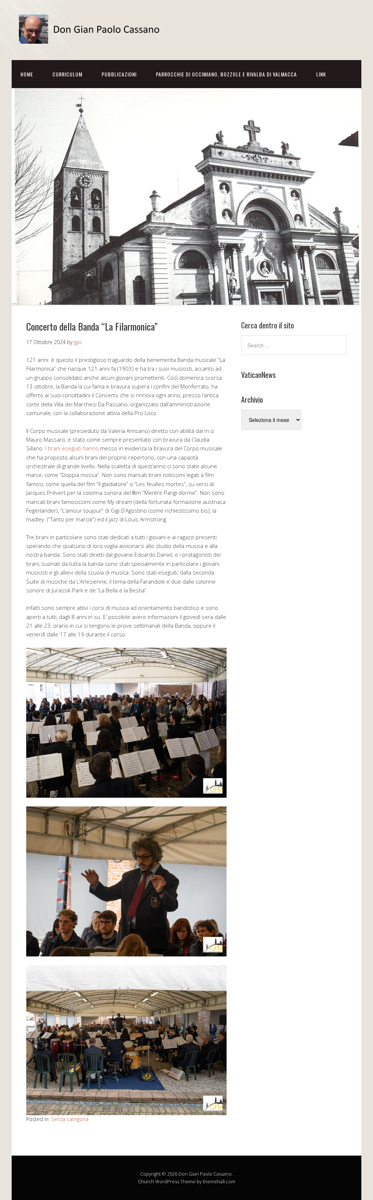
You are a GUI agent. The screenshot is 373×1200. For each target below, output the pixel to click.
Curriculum (67, 74)
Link (321, 74)
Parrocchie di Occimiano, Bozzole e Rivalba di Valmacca (226, 74)
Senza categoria (70, 1119)
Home (26, 74)
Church (146, 1181)
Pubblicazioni (119, 74)
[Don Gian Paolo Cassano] (92, 37)
